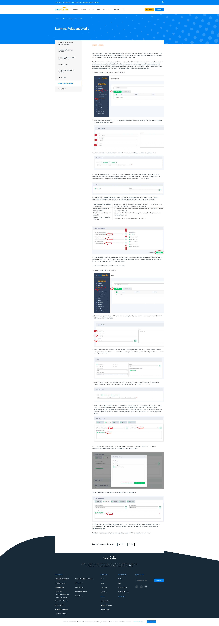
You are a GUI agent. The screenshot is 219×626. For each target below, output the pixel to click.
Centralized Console (123, 591)
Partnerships (104, 587)
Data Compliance (59, 605)
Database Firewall (59, 587)
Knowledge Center (105, 609)
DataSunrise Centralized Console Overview (65, 43)
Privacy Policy (138, 621)
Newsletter (139, 574)
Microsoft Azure (79, 587)
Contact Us (103, 591)
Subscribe (159, 580)
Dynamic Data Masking (62, 594)
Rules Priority (62, 89)
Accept (151, 621)
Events (102, 583)
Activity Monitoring (60, 583)
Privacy (131, 566)
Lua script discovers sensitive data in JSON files (67, 58)
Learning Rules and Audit (65, 83)
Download (159, 9)
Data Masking (58, 591)
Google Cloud (78, 596)
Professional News (105, 601)
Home (57, 18)
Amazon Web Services (81, 591)
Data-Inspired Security (61, 613)
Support (84, 9)
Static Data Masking (61, 597)
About (102, 579)
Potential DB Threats (106, 605)
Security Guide (62, 64)
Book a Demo (149, 9)
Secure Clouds (79, 583)
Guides (63, 18)
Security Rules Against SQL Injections (66, 71)
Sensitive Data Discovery (61, 600)
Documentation (122, 587)
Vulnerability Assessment (61, 609)
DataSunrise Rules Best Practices (65, 50)
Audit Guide (62, 77)
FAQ (119, 583)
